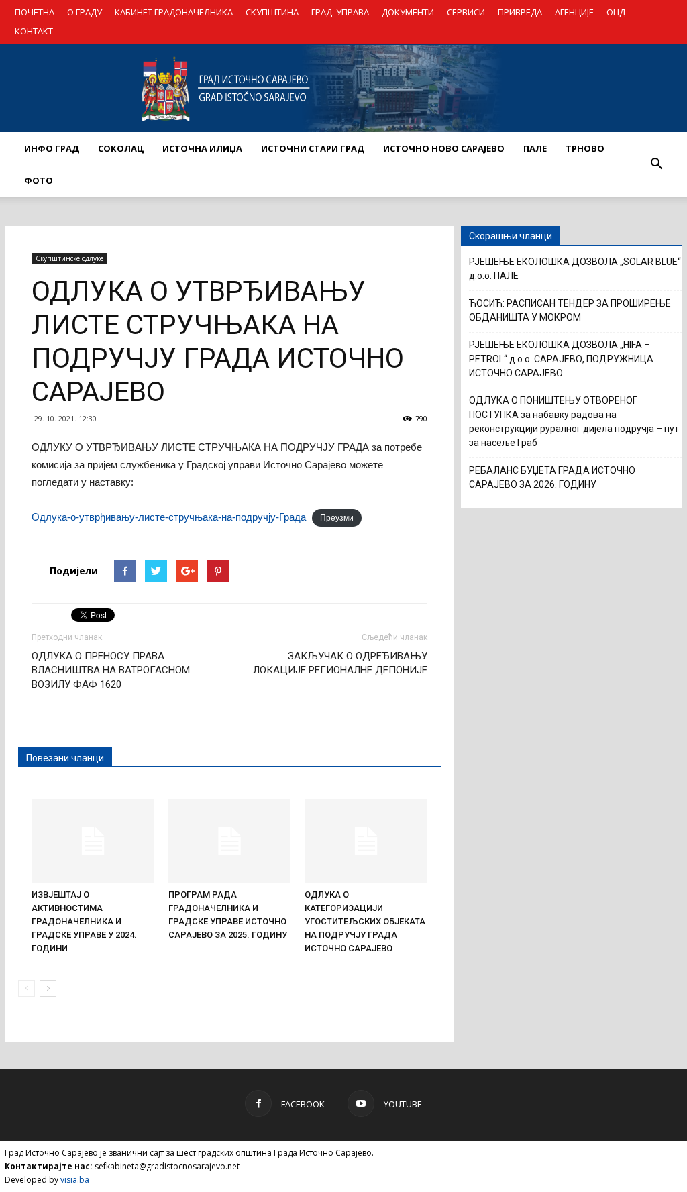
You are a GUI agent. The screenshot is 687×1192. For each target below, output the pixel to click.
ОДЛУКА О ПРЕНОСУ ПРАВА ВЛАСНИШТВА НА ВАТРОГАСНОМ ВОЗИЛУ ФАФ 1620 (111, 670)
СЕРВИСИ (466, 12)
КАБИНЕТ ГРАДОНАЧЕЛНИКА (174, 12)
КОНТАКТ (34, 31)
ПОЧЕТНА (34, 12)
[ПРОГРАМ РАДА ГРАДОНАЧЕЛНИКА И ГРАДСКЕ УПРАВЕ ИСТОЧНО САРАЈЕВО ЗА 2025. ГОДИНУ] (229, 841)
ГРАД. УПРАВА (340, 12)
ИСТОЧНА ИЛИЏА (202, 148)
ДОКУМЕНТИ (408, 12)
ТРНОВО (585, 148)
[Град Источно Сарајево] (343, 88)
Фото (38, 180)
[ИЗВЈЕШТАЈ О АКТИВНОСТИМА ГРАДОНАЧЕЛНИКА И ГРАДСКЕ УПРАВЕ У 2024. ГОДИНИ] (93, 841)
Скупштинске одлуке (69, 258)
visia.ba (74, 1179)
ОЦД (615, 12)
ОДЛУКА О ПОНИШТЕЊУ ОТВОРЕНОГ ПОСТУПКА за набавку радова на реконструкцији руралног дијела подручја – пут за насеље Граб (574, 421)
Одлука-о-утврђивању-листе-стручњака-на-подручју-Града (169, 517)
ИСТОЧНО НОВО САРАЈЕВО (444, 148)
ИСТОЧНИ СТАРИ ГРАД (312, 148)
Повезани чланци (65, 758)
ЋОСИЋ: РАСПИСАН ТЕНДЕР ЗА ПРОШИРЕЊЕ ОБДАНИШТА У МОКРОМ (570, 310)
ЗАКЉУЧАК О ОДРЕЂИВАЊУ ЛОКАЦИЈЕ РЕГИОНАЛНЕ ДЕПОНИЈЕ (340, 663)
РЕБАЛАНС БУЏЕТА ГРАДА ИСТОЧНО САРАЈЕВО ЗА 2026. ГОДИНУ (552, 477)
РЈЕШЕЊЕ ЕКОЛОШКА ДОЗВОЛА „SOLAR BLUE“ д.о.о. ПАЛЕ (575, 268)
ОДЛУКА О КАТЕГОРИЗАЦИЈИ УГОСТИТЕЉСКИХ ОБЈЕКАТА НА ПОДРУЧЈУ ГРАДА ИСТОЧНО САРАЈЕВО (365, 921)
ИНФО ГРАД (51, 148)
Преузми (337, 518)
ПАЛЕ (535, 148)
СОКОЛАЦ (121, 148)
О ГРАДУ (84, 12)
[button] (656, 164)
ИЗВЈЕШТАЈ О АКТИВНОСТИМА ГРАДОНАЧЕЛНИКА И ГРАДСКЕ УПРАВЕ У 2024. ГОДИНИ (84, 921)
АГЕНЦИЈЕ (574, 12)
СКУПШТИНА (272, 12)
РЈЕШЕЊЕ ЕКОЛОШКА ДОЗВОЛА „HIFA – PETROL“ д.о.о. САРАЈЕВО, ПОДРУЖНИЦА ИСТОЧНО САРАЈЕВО (561, 358)
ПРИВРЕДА (520, 12)
